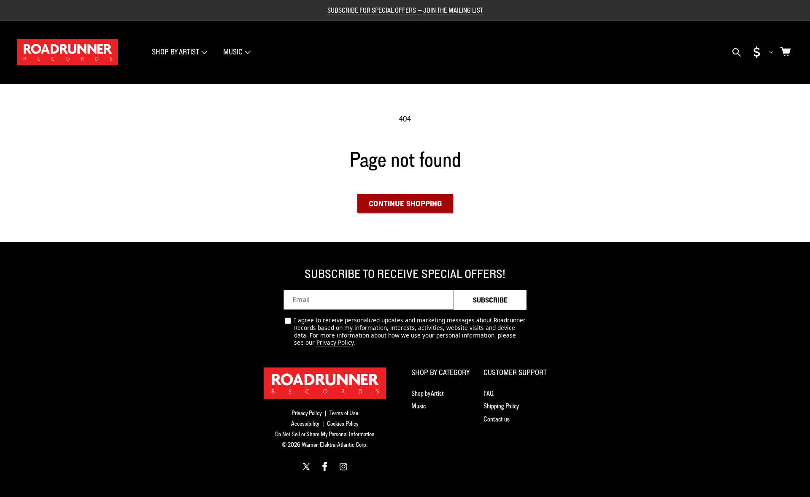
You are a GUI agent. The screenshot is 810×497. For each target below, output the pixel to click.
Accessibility (305, 423)
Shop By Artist (175, 52)
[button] (179, 52)
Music (233, 52)
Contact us (496, 419)
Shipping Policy (501, 406)
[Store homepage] (325, 383)
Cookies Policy (343, 423)
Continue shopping (405, 203)
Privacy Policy (335, 342)
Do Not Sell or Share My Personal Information (325, 434)
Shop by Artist (427, 393)
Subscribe (490, 300)
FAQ (488, 393)
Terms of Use (343, 412)
